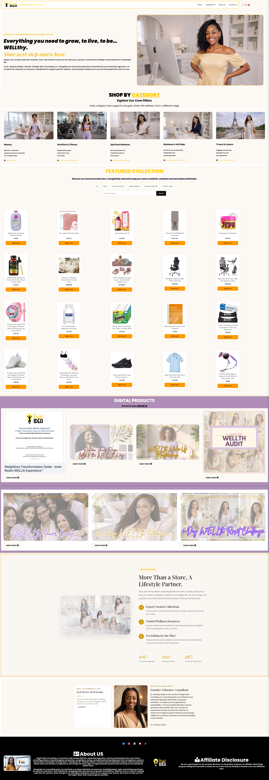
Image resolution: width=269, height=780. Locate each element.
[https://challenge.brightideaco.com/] (223, 517)
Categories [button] (209, 5)
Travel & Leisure (168, 186)
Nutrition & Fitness (118, 186)
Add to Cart (16, 243)
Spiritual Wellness (134, 186)
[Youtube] (140, 743)
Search (161, 193)
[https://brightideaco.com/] (134, 517)
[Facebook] (123, 743)
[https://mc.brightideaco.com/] (167, 442)
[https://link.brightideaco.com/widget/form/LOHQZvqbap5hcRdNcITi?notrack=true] (234, 442)
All (97, 186)
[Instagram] (129, 743)
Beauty (105, 186)
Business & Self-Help (151, 186)
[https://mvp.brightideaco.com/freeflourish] (101, 442)
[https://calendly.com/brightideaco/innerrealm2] (46, 517)
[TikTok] (145, 743)
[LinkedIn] (134, 743)
